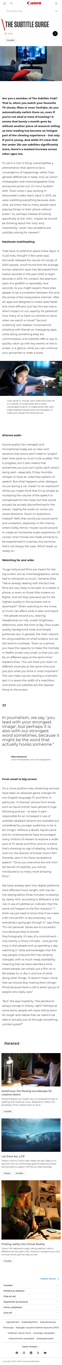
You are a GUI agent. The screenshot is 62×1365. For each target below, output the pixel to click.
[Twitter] (38, 1353)
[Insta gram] (24, 1353)
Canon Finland (30, 1346)
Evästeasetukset (45, 1338)
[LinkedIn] (31, 1353)
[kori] (4, 3)
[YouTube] (45, 1353)
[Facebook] (17, 1353)
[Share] (55, 33)
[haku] (11, 3)
